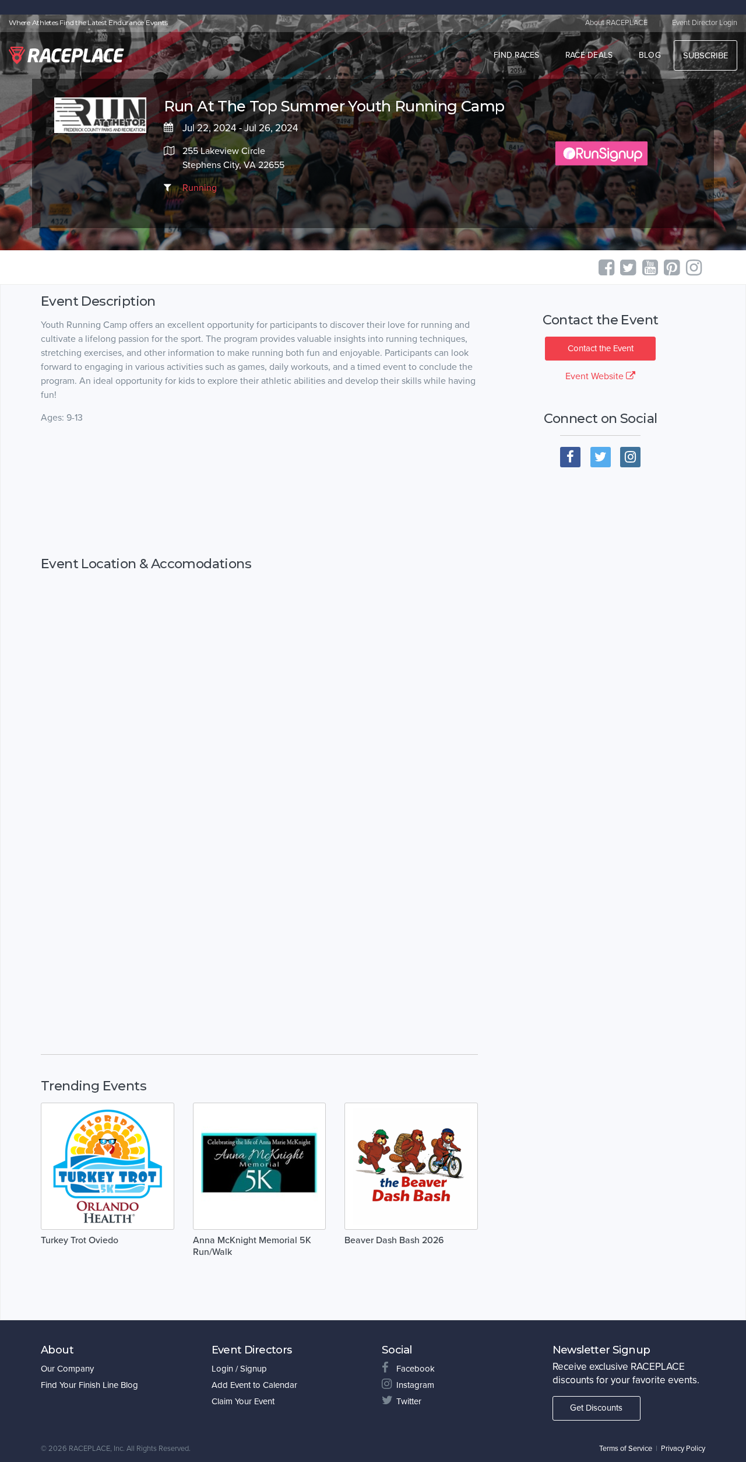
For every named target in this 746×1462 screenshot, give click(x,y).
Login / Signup (239, 1368)
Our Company (67, 1368)
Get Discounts (596, 1407)
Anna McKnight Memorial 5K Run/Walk (252, 1246)
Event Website (595, 376)
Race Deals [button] (589, 55)
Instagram (415, 1385)
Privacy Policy (683, 1448)
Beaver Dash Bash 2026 (394, 1240)
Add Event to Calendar (254, 1385)
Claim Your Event (243, 1401)
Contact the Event (601, 348)
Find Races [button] (517, 55)
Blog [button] (650, 55)
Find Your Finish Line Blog (89, 1385)
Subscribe (705, 55)
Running (199, 188)
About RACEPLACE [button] (616, 22)
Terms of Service (625, 1448)
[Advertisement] (259, 490)
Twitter (408, 1401)
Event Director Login (704, 22)
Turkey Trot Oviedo (79, 1240)
